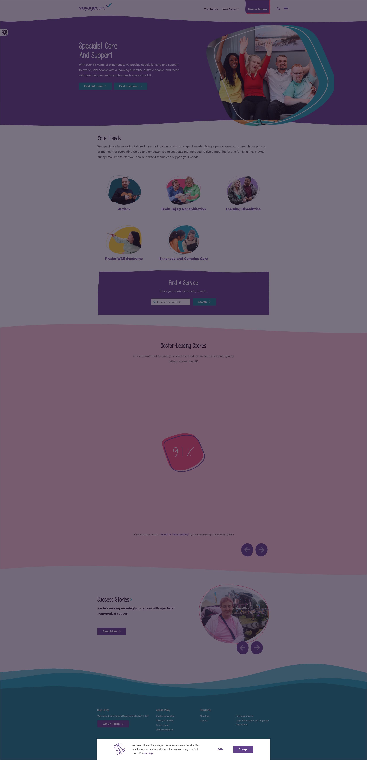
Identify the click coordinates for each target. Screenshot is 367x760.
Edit (220, 749)
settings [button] (148, 753)
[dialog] (183, 380)
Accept (243, 749)
